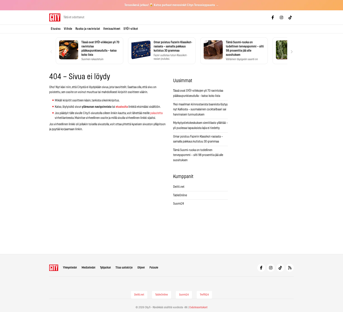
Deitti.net (178, 186)
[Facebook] (272, 17)
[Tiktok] (290, 17)
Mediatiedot (88, 267)
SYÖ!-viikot (130, 28)
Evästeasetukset (198, 307)
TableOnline (180, 195)
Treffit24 (204, 294)
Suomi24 (178, 203)
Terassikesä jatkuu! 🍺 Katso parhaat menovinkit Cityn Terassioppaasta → (171, 5)
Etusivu (56, 28)
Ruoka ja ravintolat (87, 28)
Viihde (68, 28)
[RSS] (290, 268)
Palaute (153, 267)
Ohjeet (141, 267)
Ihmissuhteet (111, 28)
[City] (53, 268)
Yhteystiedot (70, 267)
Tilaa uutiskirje (124, 267)
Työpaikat (105, 267)
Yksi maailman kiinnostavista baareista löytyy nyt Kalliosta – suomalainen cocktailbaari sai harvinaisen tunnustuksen (200, 109)
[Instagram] (281, 17)
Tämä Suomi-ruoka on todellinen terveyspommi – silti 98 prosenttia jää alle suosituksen (198, 155)
